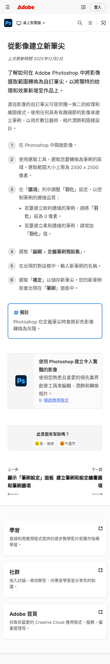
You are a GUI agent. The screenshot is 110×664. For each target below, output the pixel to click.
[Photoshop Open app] (103, 22)
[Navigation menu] (7, 7)
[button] (83, 7)
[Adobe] (25, 7)
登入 (97, 7)
